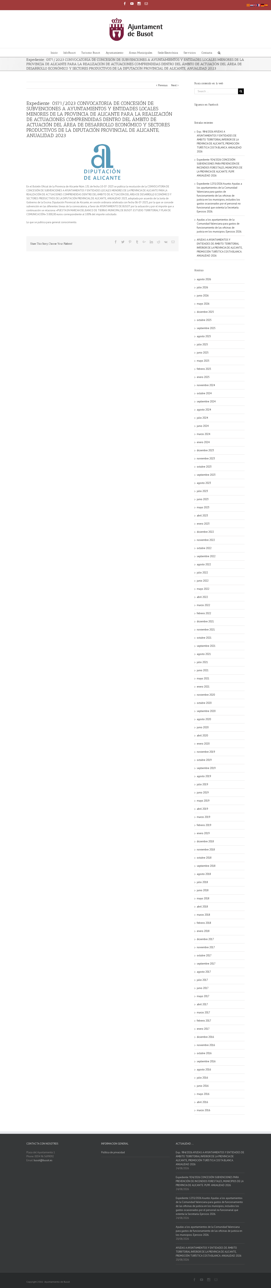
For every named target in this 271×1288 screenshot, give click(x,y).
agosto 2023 (204, 483)
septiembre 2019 (206, 768)
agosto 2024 (204, 409)
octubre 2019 (204, 760)
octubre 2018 (204, 857)
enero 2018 (203, 931)
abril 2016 (202, 1102)
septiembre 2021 (206, 646)
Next (174, 85)
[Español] (266, 5)
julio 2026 (202, 287)
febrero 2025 (204, 369)
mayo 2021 (203, 678)
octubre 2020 (204, 703)
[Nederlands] (252, 5)
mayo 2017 (203, 996)
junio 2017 (203, 988)
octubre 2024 (204, 393)
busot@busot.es (43, 1160)
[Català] (248, 5)
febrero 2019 (204, 825)
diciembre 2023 (205, 450)
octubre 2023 (204, 466)
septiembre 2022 (206, 556)
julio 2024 (202, 417)
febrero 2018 (204, 923)
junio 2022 (203, 580)
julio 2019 (202, 784)
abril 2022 (202, 597)
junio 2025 (203, 352)
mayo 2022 (203, 589)
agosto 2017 (204, 971)
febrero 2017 (204, 1020)
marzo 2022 (203, 605)
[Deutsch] (262, 5)
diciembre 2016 (205, 1037)
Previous (163, 85)
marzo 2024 (203, 434)
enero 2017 (203, 1028)
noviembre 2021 (206, 629)
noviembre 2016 (206, 1045)
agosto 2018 (204, 874)
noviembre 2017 (206, 947)
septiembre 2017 (206, 963)
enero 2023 (203, 523)
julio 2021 (202, 662)
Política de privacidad (113, 1152)
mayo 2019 (203, 800)
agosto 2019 (204, 776)
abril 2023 (202, 515)
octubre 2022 (204, 548)
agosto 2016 (204, 1069)
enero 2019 (203, 833)
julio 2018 (202, 882)
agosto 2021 (204, 654)
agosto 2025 (204, 336)
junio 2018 (203, 890)
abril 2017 (202, 1004)
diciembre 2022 (205, 532)
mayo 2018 (203, 898)
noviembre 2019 (206, 751)
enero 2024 (203, 442)
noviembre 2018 (206, 849)
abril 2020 (202, 735)
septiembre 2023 (206, 474)
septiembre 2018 (206, 866)
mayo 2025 (203, 360)
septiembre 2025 (206, 328)
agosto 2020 (204, 719)
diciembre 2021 (205, 621)
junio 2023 (203, 499)
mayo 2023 (203, 507)
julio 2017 (202, 980)
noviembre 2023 (206, 458)
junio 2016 (203, 1086)
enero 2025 (203, 377)
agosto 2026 (204, 279)
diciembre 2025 (205, 312)
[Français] (259, 5)
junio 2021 (203, 670)
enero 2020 (203, 743)
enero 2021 (203, 686)
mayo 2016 (203, 1094)
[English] (255, 5)
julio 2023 (202, 491)
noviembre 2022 (206, 540)
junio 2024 (203, 426)
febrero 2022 (204, 613)
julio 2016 (202, 1077)
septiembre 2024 (206, 401)
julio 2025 (202, 344)
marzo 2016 (203, 1110)
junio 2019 (203, 792)
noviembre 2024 (206, 385)
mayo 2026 (203, 303)
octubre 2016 (204, 1053)
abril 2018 (202, 906)
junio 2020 (203, 727)
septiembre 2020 (206, 711)
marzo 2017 (203, 1012)
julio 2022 (202, 572)
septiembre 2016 (206, 1061)
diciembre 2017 (205, 939)
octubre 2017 (204, 955)
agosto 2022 (204, 564)
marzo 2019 (203, 817)
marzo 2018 (203, 914)
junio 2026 (203, 295)
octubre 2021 (204, 637)
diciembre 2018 (205, 841)
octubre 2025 (204, 320)
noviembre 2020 (206, 694)
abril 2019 (202, 809)
